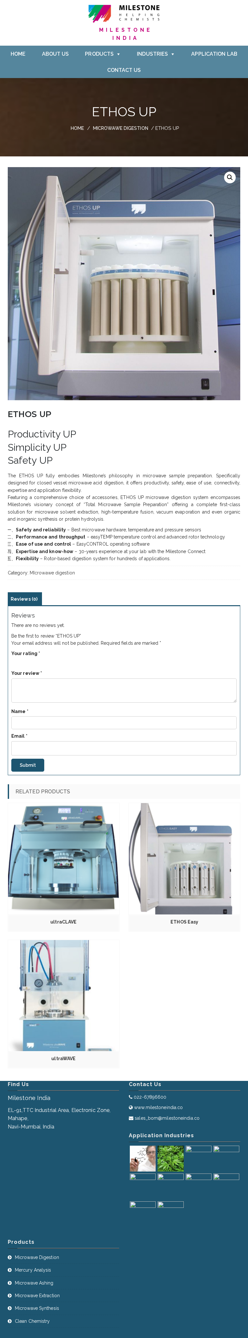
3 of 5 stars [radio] (26, 661)
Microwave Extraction (37, 1295)
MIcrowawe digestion (120, 128)
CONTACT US (124, 70)
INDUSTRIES (152, 54)
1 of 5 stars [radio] (13, 661)
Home (77, 128)
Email (19, 736)
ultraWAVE (63, 1058)
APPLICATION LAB (214, 54)
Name (19, 711)
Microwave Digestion (37, 1257)
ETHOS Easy (184, 921)
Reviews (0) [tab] (24, 599)
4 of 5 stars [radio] (33, 661)
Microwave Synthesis (37, 1308)
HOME (18, 54)
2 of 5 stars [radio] (20, 661)
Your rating (25, 653)
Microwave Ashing (34, 1283)
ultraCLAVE (63, 921)
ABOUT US (55, 54)
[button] (230, 177)
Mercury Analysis (33, 1270)
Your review (26, 673)
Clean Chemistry (32, 1321)
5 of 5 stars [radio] (39, 661)
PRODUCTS (99, 54)
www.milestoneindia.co (158, 1107)
